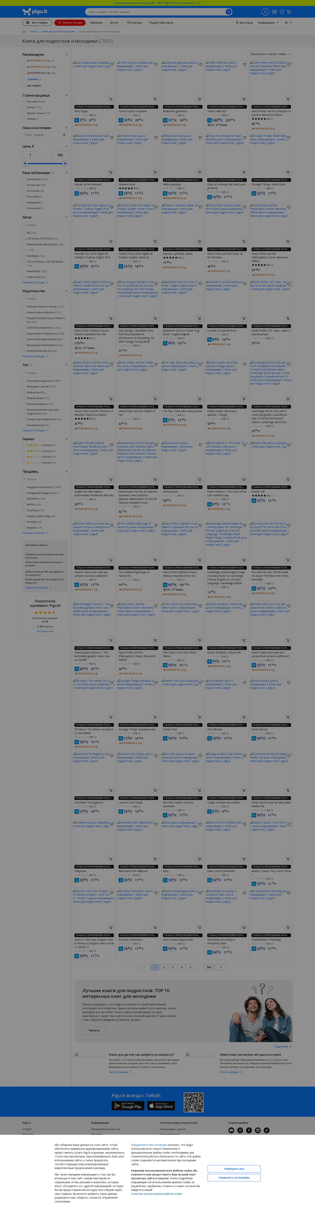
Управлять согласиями (234, 1177)
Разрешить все (234, 1168)
